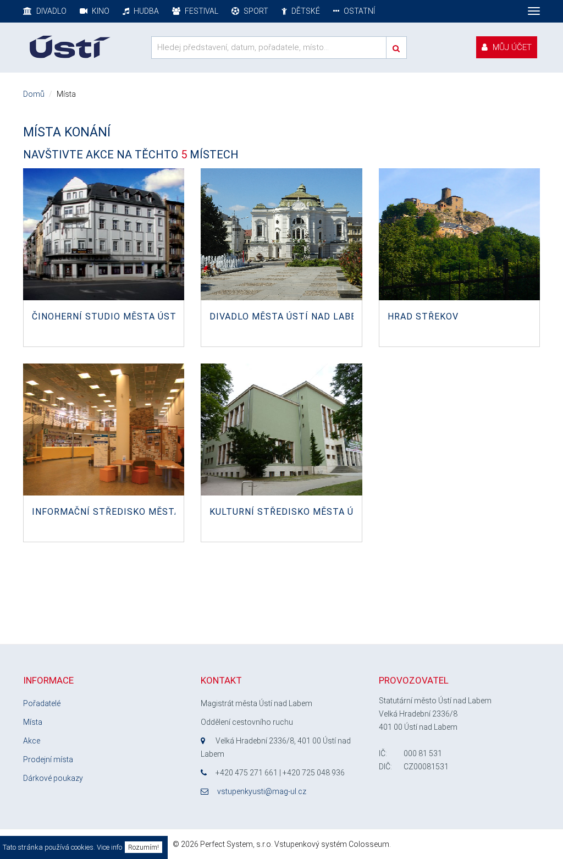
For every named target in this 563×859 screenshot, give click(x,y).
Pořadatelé (41, 703)
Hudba (145, 11)
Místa (32, 722)
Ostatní (358, 11)
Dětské (305, 11)
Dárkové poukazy (53, 778)
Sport (255, 11)
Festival (200, 11)
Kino (99, 11)
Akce (31, 740)
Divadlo (51, 11)
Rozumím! (143, 847)
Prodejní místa (48, 759)
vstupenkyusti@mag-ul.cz (261, 791)
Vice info (109, 847)
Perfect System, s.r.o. (236, 844)
